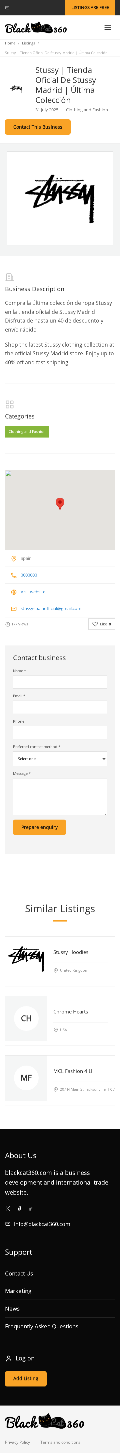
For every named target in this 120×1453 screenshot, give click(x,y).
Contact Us (19, 1273)
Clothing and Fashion (27, 431)
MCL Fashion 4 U (72, 1071)
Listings (28, 42)
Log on (25, 1358)
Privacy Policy (17, 1442)
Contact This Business (37, 127)
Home (10, 42)
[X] (8, 1208)
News (12, 1308)
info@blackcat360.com (42, 1224)
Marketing (18, 1291)
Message (22, 773)
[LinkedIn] (31, 1208)
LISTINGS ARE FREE (90, 7)
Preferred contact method (36, 746)
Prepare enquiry (39, 827)
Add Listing (25, 1378)
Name (19, 670)
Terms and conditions (60, 1442)
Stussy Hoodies (70, 952)
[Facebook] (19, 1208)
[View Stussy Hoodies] (26, 959)
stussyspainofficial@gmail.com (51, 608)
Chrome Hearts (70, 1011)
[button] (60, 504)
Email (19, 695)
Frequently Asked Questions (41, 1326)
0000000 (29, 575)
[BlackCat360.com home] (36, 27)
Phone (18, 721)
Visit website (33, 592)
